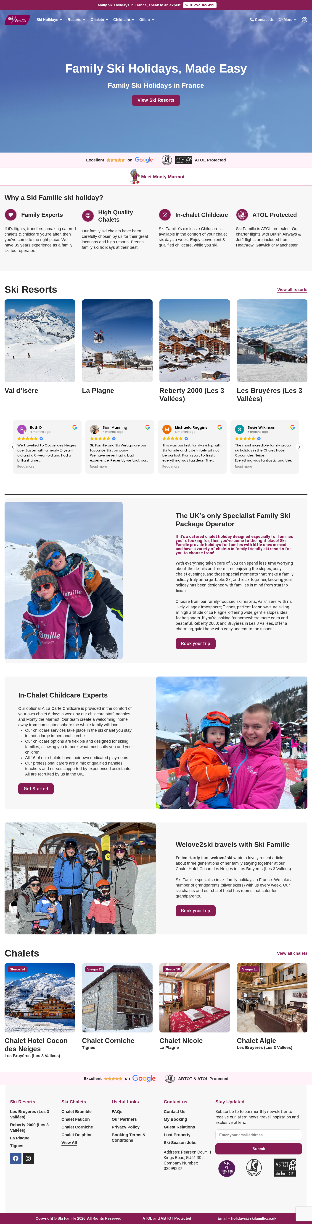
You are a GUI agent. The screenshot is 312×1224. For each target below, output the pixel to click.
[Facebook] (15, 1158)
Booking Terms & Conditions (128, 1138)
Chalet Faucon (75, 1119)
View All (69, 1142)
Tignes (16, 1146)
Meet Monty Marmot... (165, 176)
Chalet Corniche (77, 1127)
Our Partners (124, 1119)
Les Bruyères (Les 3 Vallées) (29, 1114)
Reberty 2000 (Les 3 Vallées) (29, 1128)
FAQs (117, 1111)
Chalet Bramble (76, 1111)
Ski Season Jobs (180, 1142)
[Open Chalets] (107, 19)
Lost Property (177, 1135)
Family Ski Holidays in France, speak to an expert (137, 5)
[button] (299, 447)
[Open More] (295, 19)
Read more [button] (25, 467)
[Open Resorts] (84, 19)
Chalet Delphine (77, 1135)
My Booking (175, 1119)
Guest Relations (179, 1127)
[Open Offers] (153, 19)
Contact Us (174, 1111)
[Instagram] (28, 1158)
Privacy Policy (126, 1127)
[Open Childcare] (133, 19)
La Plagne (19, 1138)
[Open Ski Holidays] (61, 19)
